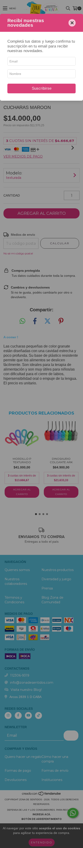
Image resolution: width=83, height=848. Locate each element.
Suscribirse (41, 88)
